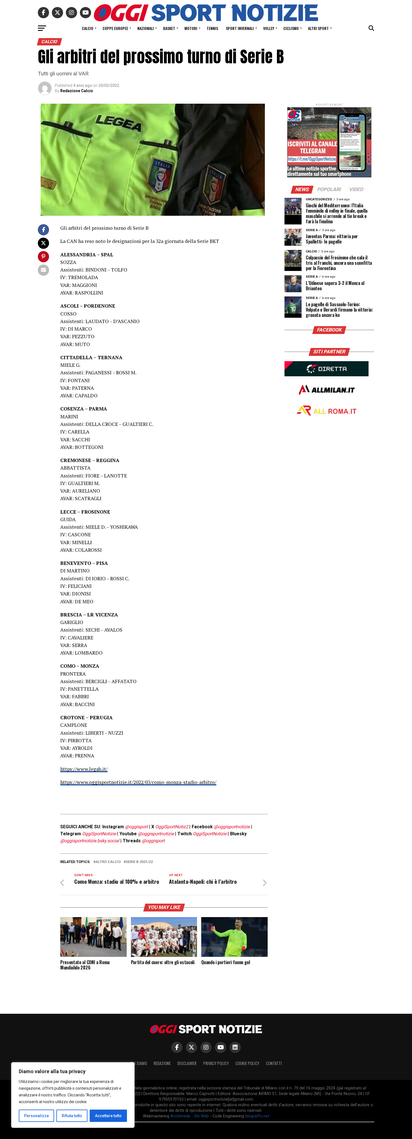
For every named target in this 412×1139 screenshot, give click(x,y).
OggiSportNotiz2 (171, 826)
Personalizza (36, 1116)
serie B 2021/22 (139, 862)
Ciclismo (291, 28)
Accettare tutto (108, 1116)
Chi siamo (138, 1063)
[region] (73, 1095)
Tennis (212, 28)
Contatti (274, 1063)
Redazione (162, 1063)
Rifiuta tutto (72, 1116)
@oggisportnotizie (232, 826)
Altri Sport (318, 28)
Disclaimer (186, 1063)
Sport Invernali (240, 28)
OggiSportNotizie (99, 833)
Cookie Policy (247, 1063)
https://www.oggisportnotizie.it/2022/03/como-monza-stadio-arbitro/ (138, 782)
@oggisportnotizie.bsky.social (89, 840)
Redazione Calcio (76, 91)
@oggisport (136, 826)
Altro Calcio (108, 862)
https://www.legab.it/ (84, 769)
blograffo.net (257, 1116)
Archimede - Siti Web (189, 1116)
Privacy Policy (216, 1063)
